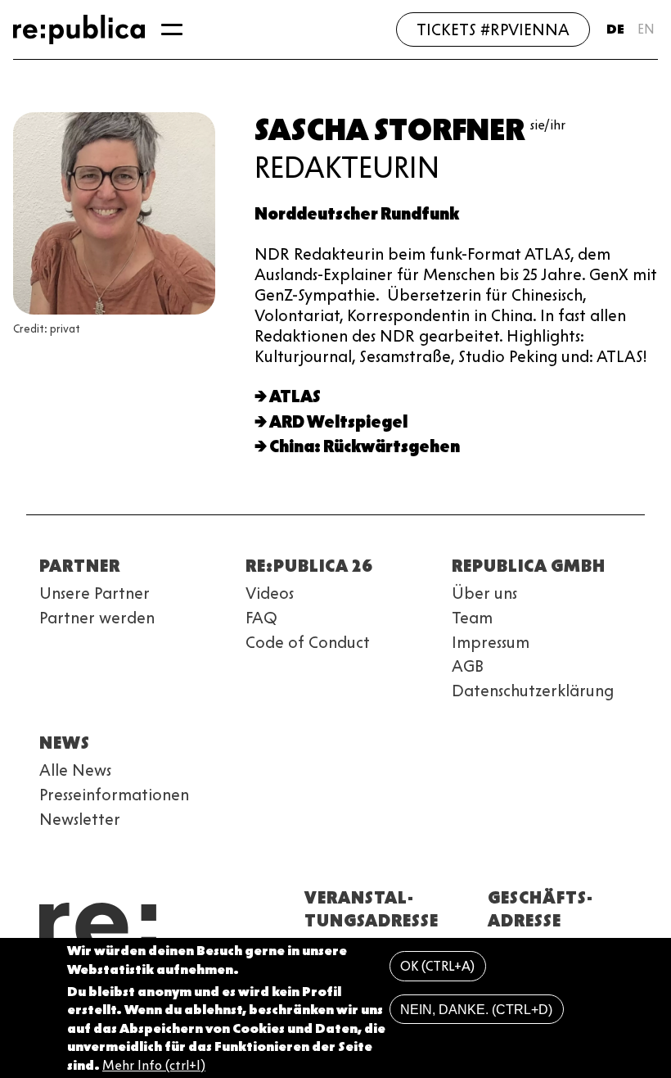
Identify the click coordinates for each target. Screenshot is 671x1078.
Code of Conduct (307, 642)
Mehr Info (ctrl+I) (153, 1065)
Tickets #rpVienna (493, 29)
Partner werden (97, 617)
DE (615, 29)
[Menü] (172, 29)
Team (472, 617)
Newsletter (79, 819)
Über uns (484, 593)
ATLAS (295, 396)
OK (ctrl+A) (437, 966)
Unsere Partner (94, 593)
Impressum (490, 642)
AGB (468, 666)
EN (646, 29)
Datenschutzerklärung (533, 690)
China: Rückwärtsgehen (364, 446)
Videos (269, 593)
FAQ (261, 617)
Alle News (75, 770)
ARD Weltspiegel (338, 422)
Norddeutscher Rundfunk (356, 214)
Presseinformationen (114, 794)
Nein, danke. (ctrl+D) (476, 1010)
